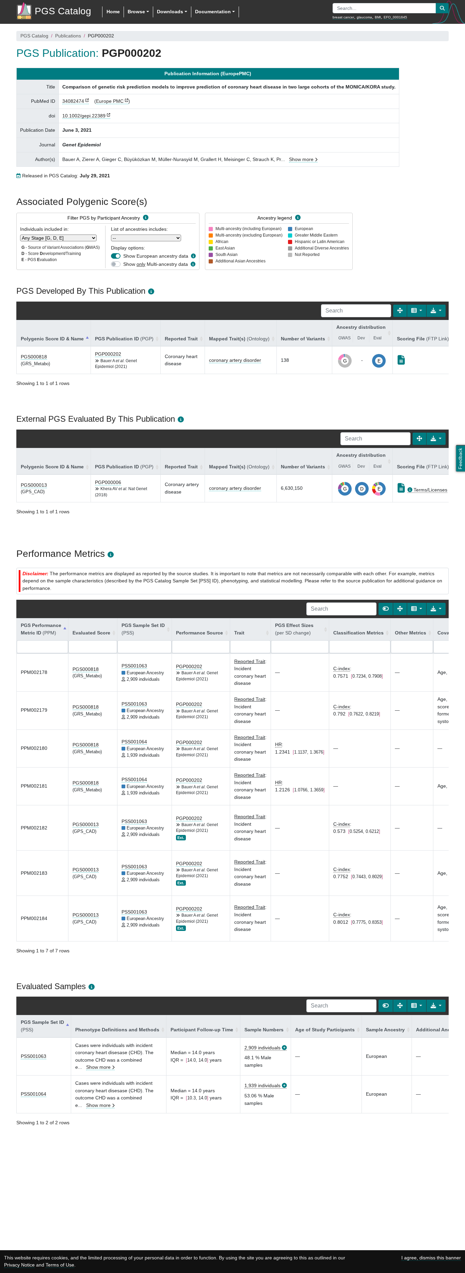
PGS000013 (34, 485)
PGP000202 (108, 354)
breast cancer (343, 17)
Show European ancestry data (155, 256)
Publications (68, 35)
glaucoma (364, 17)
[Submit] (442, 8)
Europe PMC (110, 101)
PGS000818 (34, 356)
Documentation (213, 11)
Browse (136, 11)
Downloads (170, 11)
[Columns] (417, 310)
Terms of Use (60, 1265)
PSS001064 (134, 741)
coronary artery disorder (235, 360)
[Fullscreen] (400, 310)
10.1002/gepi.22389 (84, 115)
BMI (378, 17)
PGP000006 (108, 482)
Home (113, 11)
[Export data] (436, 310)
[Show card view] (385, 608)
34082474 (73, 101)
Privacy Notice (19, 1265)
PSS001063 (134, 665)
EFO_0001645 (395, 17)
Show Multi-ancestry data (155, 264)
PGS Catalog (34, 35)
